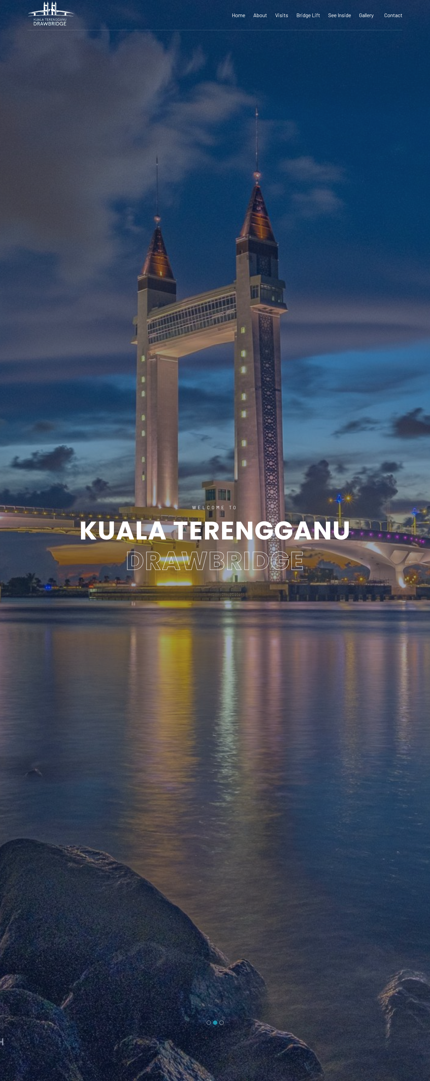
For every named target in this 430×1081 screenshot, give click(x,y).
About (260, 15)
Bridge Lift (308, 15)
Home (238, 15)
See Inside (339, 15)
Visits (281, 15)
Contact (393, 15)
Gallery (366, 15)
